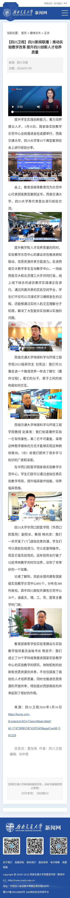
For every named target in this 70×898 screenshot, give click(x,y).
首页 (24, 33)
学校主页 (48, 3)
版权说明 (43, 862)
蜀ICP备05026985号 (14, 892)
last (65, 3)
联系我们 (31, 862)
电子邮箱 (55, 862)
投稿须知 (19, 862)
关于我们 (58, 3)
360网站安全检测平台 (37, 892)
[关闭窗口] (43, 793)
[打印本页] (27, 793)
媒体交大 (35, 33)
